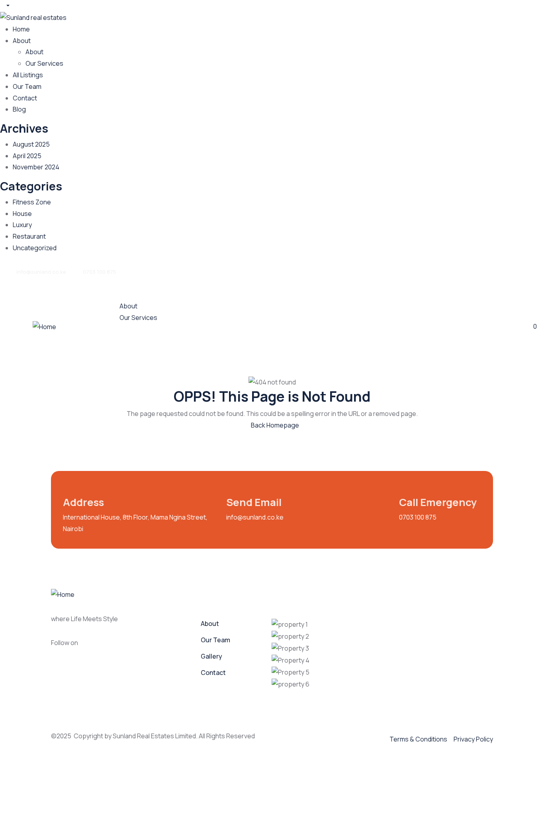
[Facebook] (440, 270)
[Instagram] (469, 270)
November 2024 (36, 167)
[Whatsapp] (411, 270)
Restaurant (29, 236)
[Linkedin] (498, 270)
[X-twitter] (165, 647)
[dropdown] (5, 5)
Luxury (22, 224)
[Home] (44, 326)
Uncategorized (35, 247)
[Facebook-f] (96, 647)
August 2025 (31, 144)
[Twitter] (527, 270)
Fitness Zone (32, 202)
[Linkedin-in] (142, 647)
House (22, 213)
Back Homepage (274, 425)
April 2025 (27, 155)
